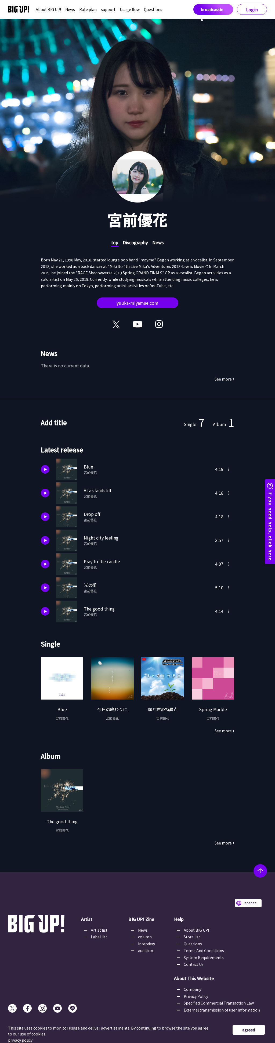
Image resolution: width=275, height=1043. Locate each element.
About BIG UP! (48, 9)
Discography (135, 242)
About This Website (194, 978)
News (70, 9)
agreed (248, 1030)
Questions (153, 9)
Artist (86, 919)
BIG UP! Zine (141, 919)
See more (223, 379)
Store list (192, 936)
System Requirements (204, 957)
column (145, 936)
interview (146, 943)
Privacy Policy (196, 996)
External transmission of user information (222, 1010)
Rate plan (88, 9)
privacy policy (20, 1040)
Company (192, 989)
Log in (252, 9)
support (108, 9)
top (114, 242)
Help (179, 919)
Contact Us (194, 964)
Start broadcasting (212, 9)
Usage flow (130, 9)
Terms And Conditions (204, 950)
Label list (99, 936)
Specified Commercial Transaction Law (219, 1003)
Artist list (99, 930)
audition (145, 950)
